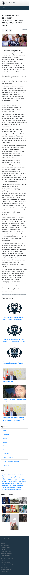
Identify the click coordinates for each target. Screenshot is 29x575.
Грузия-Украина (8, 457)
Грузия (4, 474)
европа (4, 487)
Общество (6, 453)
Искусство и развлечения (11, 461)
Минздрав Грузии (15, 294)
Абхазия (19, 483)
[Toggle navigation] (3, 8)
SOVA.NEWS (6, 538)
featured (13, 483)
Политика (6, 434)
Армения (11, 489)
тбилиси (14, 474)
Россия (9, 474)
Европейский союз (13, 478)
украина (20, 474)
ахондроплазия (6, 294)
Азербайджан (6, 483)
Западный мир (6, 485)
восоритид (22, 294)
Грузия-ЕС (17, 479)
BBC (4, 446)
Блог (4, 450)
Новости (24, 29)
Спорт (5, 442)
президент (17, 489)
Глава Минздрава (8, 381)
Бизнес (5, 438)
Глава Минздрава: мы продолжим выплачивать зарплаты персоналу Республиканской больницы (13, 419)
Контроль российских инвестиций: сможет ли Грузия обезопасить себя (14, 340)
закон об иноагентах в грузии (16, 481)
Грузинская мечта (17, 485)
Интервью (6, 465)
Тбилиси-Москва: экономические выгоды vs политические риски (13, 318)
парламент (10, 479)
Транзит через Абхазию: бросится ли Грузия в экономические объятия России (14, 363)
